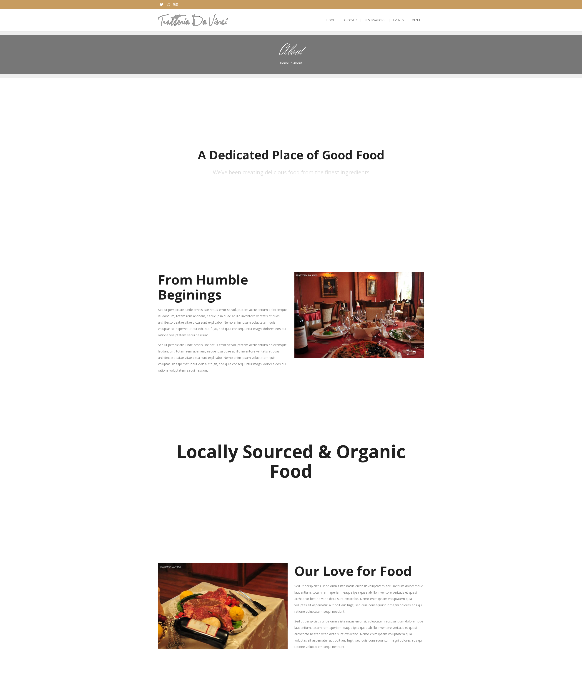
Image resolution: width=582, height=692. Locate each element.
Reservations (375, 20)
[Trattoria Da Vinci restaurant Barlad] (193, 20)
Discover (350, 20)
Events (398, 20)
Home (330, 20)
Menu (416, 20)
